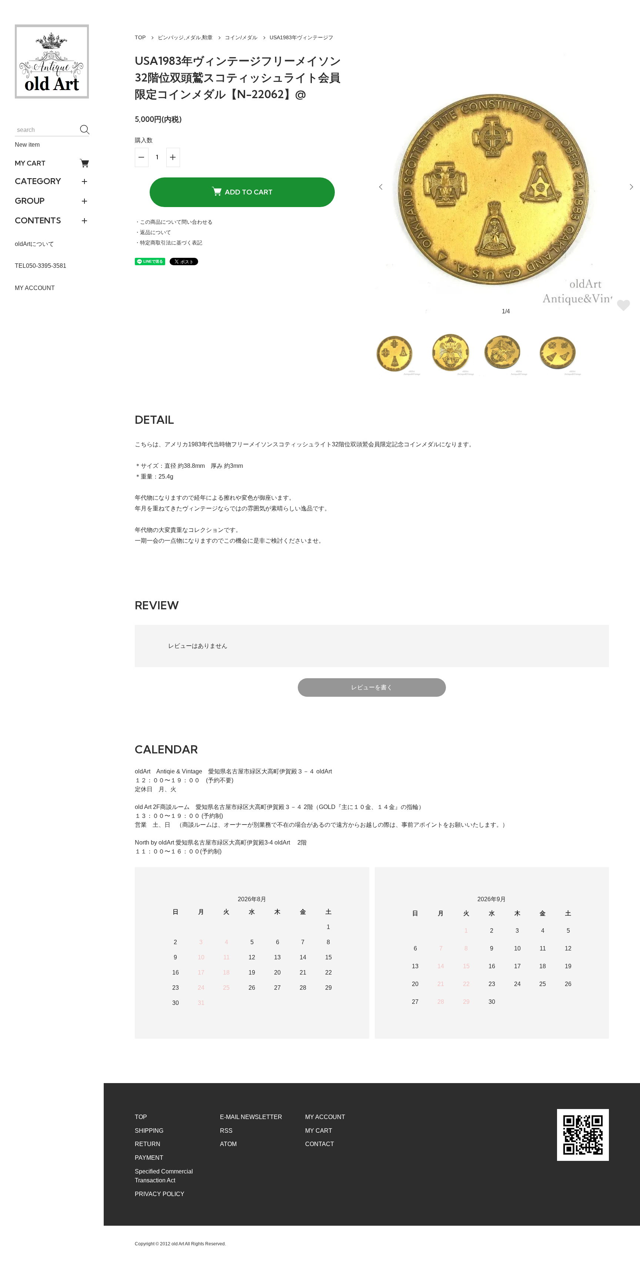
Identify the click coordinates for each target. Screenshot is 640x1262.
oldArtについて (34, 244)
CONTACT (319, 1144)
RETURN (147, 1144)
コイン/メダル (241, 37)
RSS (226, 1131)
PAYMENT (149, 1158)
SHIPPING (149, 1131)
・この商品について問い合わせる (174, 222)
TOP (140, 37)
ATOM (228, 1144)
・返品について (153, 232)
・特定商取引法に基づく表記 (168, 243)
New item (27, 144)
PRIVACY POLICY (159, 1194)
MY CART (30, 163)
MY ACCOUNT (35, 288)
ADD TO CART (249, 192)
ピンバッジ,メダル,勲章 (185, 37)
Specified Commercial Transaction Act (164, 1175)
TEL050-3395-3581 (40, 266)
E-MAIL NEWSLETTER (251, 1117)
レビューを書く (372, 687)
